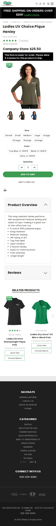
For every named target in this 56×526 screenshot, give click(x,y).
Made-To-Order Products (28, 439)
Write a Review (10, 43)
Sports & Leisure (28, 450)
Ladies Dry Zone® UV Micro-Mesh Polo (41, 336)
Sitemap (28, 408)
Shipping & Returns (28, 397)
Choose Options (15, 358)
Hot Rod (28, 454)
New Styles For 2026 (28, 428)
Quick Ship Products (28, 435)
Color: (28, 146)
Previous (3, 316)
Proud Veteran (28, 443)
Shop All (28, 424)
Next (53, 316)
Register (33, 405)
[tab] (28, 205)
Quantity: (28, 161)
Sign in (22, 405)
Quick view (14, 353)
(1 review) (23, 40)
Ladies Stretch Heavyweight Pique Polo (15, 341)
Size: (28, 130)
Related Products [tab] (26, 290)
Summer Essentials (28, 432)
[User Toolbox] (40, 3)
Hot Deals (28, 458)
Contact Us (28, 401)
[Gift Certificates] (43, 3)
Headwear (28, 447)
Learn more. (32, 14)
